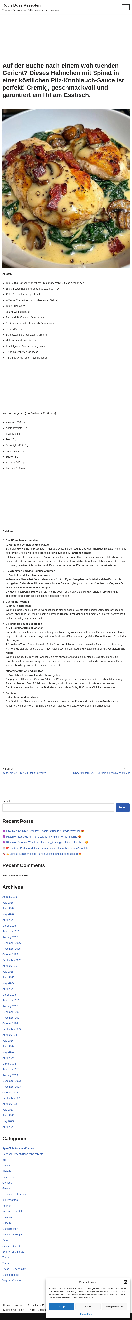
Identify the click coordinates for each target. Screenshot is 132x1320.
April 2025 (8, 989)
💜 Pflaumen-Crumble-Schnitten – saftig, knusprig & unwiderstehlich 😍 (43, 831)
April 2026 (8, 920)
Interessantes (10, 1200)
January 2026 (10, 937)
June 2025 (8, 977)
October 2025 (10, 954)
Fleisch (6, 1171)
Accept (61, 1306)
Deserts (6, 1165)
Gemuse (7, 1182)
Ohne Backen (10, 1228)
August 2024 (9, 1035)
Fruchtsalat (8, 1177)
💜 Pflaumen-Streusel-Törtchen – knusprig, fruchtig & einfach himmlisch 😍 (45, 842)
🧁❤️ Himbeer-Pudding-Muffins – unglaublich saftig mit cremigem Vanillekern (46, 848)
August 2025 (9, 966)
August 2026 (9, 897)
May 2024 (8, 1052)
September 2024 (11, 1029)
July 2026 (8, 902)
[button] (125, 1282)
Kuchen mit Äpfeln (12, 1211)
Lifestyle (7, 1217)
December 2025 (11, 943)
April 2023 (8, 1127)
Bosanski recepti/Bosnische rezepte (22, 1154)
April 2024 (8, 1058)
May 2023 (8, 1121)
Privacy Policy (86, 1314)
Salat (5, 1240)
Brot (4, 1159)
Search (6, 801)
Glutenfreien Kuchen (14, 1194)
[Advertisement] (66, 38)
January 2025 (10, 1006)
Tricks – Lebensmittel (14, 1269)
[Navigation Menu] (126, 7)
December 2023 (11, 1081)
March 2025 (9, 994)
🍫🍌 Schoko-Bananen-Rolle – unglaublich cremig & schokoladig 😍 (42, 854)
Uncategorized (10, 1274)
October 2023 (10, 1092)
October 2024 (10, 1023)
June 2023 (8, 1115)
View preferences (114, 1306)
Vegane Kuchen (11, 1280)
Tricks (5, 1263)
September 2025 (11, 960)
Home (6, 1305)
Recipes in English (13, 1234)
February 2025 (10, 1000)
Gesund (6, 1188)
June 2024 (8, 1046)
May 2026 (8, 914)
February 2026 (10, 931)
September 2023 (11, 1098)
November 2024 (11, 1017)
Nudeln (6, 1223)
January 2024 (10, 1075)
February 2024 (10, 1069)
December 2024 (11, 1012)
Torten (5, 1257)
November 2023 (11, 1086)
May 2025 (8, 983)
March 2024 (9, 1063)
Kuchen (6, 1205)
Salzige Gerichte (11, 1246)
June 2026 (8, 908)
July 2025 (8, 971)
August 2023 (9, 1104)
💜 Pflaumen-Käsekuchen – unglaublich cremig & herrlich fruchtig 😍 (41, 836)
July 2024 (8, 1040)
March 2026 (9, 925)
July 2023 (8, 1109)
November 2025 (11, 948)
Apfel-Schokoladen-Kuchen (18, 1148)
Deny (88, 1306)
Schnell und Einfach (13, 1251)
